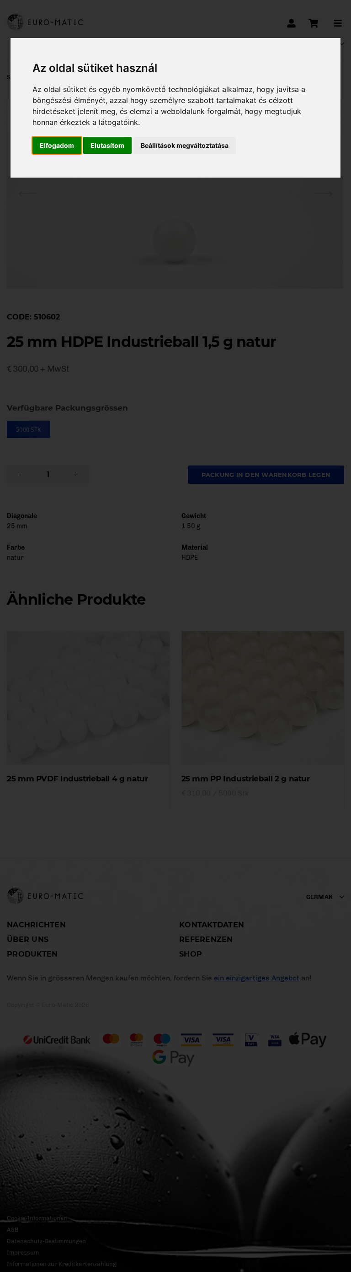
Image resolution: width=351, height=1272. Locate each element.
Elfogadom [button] (57, 145)
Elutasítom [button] (107, 145)
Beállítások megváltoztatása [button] (185, 145)
